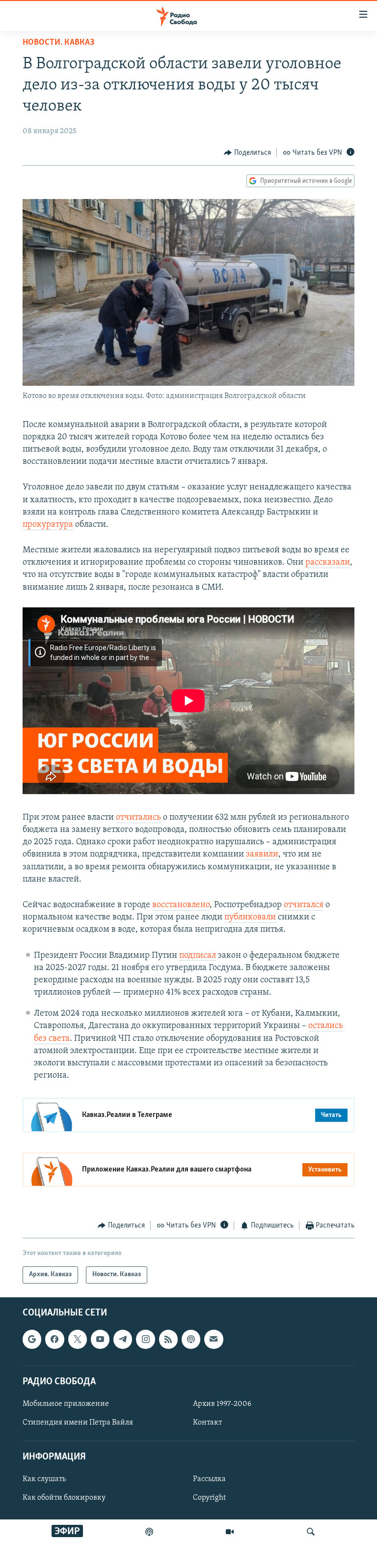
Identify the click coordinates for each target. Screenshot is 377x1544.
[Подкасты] (191, 1339)
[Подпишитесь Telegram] (122, 1339)
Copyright (209, 1498)
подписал (197, 955)
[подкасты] (149, 1531)
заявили (262, 854)
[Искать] (310, 1531)
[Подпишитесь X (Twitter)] (77, 1339)
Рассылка (209, 1479)
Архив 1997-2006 (222, 1404)
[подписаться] (213, 1339)
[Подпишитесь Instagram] (145, 1339)
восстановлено (181, 905)
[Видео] (229, 1531)
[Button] (247, 152)
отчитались (138, 817)
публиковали (250, 917)
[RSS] (168, 1339)
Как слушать (44, 1479)
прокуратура (48, 524)
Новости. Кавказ (58, 42)
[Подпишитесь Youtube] (100, 1339)
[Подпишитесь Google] (32, 1339)
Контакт (207, 1423)
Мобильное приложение (66, 1404)
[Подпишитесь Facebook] (54, 1339)
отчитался (303, 905)
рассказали (327, 562)
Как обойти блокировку (64, 1498)
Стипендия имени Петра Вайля (78, 1423)
